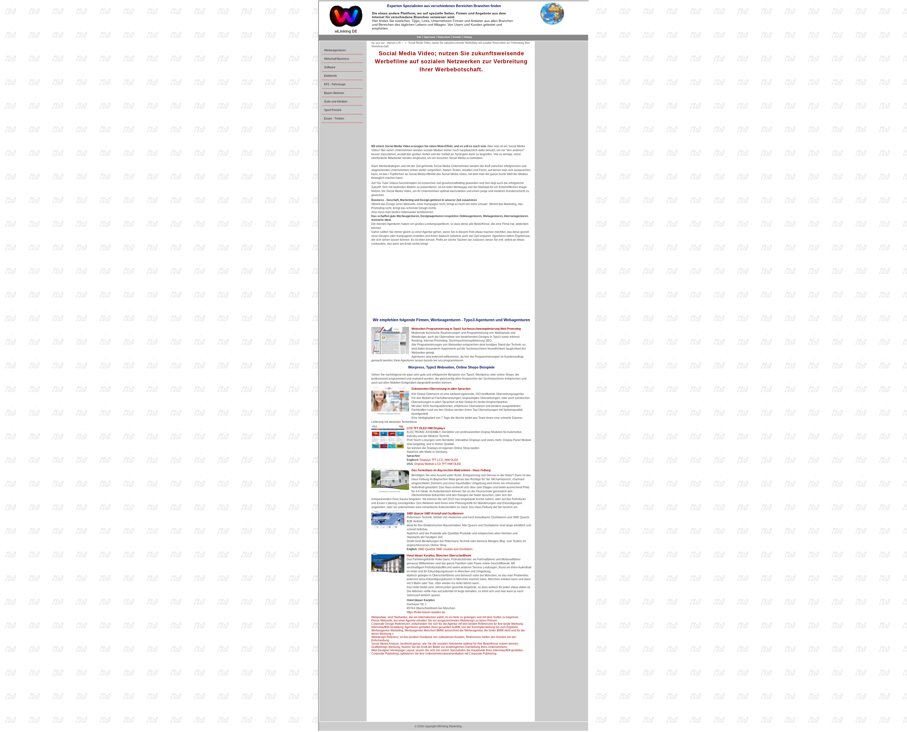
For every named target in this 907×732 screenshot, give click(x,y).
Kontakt (457, 37)
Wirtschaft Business (336, 58)
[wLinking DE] (346, 15)
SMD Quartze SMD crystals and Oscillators (445, 549)
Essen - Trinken (334, 118)
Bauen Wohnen (334, 93)
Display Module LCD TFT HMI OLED (437, 464)
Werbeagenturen (335, 50)
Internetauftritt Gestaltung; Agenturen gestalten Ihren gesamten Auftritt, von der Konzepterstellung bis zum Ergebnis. (445, 627)
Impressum (429, 37)
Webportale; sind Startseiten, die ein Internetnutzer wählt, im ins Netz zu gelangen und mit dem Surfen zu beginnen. (445, 617)
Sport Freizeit (332, 110)
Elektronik (330, 75)
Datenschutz (444, 37)
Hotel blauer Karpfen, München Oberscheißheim (439, 555)
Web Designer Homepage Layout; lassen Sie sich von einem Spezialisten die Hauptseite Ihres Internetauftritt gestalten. (447, 650)
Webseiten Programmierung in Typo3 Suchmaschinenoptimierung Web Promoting (466, 328)
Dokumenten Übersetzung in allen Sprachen (441, 388)
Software (329, 67)
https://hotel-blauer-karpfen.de (426, 612)
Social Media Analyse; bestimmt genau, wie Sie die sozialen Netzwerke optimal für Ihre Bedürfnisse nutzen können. (445, 643)
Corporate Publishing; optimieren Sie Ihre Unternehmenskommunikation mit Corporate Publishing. (434, 653)
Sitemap (468, 37)
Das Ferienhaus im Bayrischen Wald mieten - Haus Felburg (451, 470)
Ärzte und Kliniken (335, 101)
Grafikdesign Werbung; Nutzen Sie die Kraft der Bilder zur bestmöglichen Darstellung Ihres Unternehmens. (439, 647)
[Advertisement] (451, 110)
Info (419, 37)
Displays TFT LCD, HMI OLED (439, 460)
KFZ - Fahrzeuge (335, 84)
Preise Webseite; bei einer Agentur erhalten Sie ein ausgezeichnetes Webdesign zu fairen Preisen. (434, 620)
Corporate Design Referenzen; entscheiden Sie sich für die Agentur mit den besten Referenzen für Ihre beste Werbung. (447, 623)
